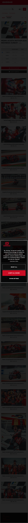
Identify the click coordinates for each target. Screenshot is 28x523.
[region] (14, 261)
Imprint (16, 261)
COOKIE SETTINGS (14, 278)
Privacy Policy (12, 261)
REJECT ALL (14, 267)
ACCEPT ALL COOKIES (14, 273)
